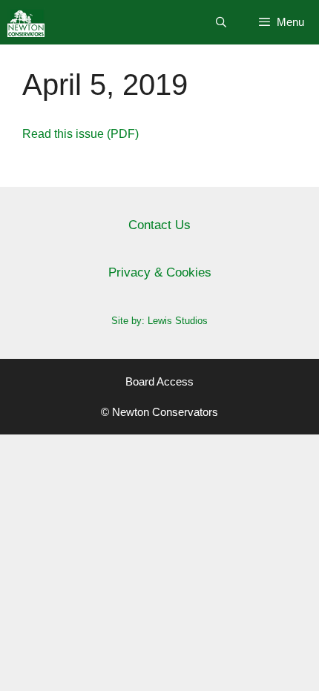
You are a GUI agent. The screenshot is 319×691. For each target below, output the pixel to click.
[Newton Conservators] (26, 22)
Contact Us (159, 225)
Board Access (159, 381)
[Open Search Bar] (221, 22)
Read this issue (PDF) (80, 134)
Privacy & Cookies (159, 272)
